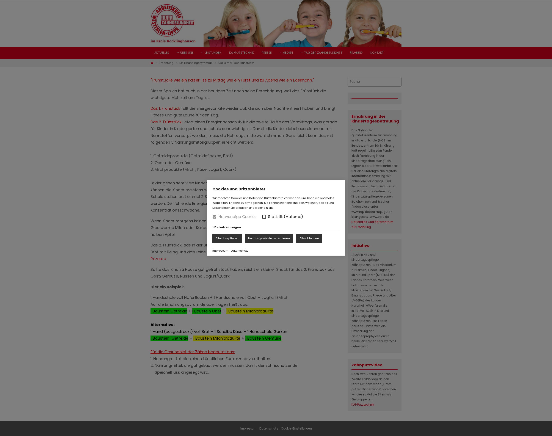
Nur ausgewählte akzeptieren (269, 238)
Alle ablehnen (309, 238)
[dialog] (276, 218)
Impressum (220, 251)
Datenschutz (239, 251)
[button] (264, 217)
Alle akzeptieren (227, 238)
